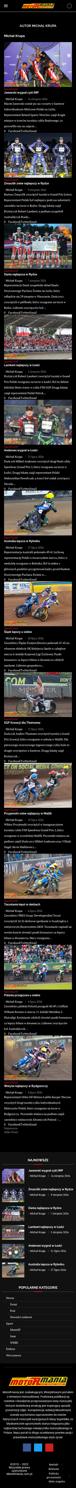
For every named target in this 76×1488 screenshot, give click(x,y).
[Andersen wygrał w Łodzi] (13, 1251)
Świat (13, 1304)
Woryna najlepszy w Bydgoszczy (26, 1086)
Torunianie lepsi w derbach (22, 904)
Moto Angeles (57, 1481)
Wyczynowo (13, 1355)
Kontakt (53, 1464)
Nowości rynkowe (21, 1317)
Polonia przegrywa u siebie (22, 995)
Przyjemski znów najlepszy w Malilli (28, 813)
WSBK (14, 1342)
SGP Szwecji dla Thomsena (22, 722)
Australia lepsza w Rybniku (22, 541)
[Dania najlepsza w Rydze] (13, 1213)
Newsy (10, 1298)
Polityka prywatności (54, 1475)
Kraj (12, 1310)
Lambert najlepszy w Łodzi (22, 365)
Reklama (54, 1469)
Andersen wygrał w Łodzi (21, 450)
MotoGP (15, 1330)
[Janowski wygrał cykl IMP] (13, 1176)
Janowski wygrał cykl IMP (21, 92)
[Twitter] (38, 1448)
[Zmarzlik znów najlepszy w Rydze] (13, 1194)
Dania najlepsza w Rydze (20, 274)
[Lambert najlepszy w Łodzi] (13, 1232)
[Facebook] (27, 1448)
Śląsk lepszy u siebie (18, 631)
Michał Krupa (14, 36)
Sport (9, 1323)
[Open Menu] (6, 6)
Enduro (10, 1349)
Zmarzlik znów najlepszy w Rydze (26, 183)
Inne (13, 1336)
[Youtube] (49, 1448)
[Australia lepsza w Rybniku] (13, 1270)
